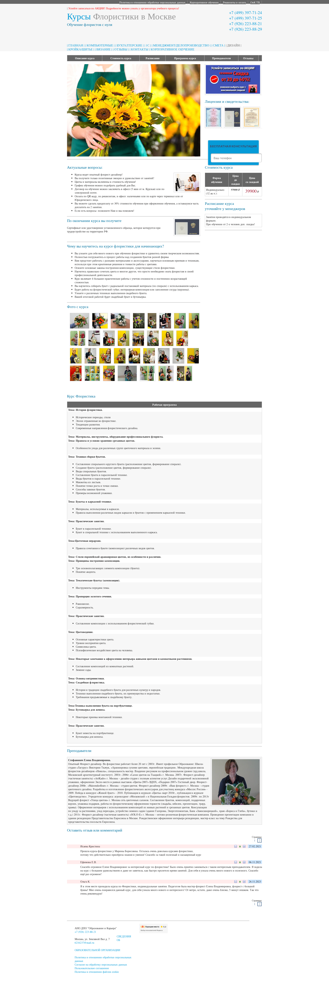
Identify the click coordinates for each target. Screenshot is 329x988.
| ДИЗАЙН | (233, 45)
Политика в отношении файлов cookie (97, 972)
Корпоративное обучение (204, 2)
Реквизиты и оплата (234, 2)
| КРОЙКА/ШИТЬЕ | (80, 49)
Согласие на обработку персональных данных (101, 964)
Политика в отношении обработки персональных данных (152, 2)
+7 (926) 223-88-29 (245, 29)
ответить (102, 846)
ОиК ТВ (255, 2)
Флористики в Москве (121, 16)
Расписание (153, 58)
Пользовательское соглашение (92, 968)
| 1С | (148, 45)
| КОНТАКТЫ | (140, 49)
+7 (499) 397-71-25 (245, 18)
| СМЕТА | (218, 45)
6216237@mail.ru (84, 942)
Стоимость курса (120, 58)
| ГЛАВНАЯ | (75, 45)
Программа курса (185, 58)
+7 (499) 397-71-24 (245, 12)
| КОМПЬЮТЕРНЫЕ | (99, 45)
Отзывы (248, 58)
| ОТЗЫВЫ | (121, 49)
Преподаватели (221, 58)
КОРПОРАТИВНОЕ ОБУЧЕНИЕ (172, 49)
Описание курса (84, 58)
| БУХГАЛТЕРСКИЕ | (129, 45)
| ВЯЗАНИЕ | (103, 49)
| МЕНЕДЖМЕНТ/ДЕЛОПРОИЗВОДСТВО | (181, 45)
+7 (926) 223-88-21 (245, 23)
